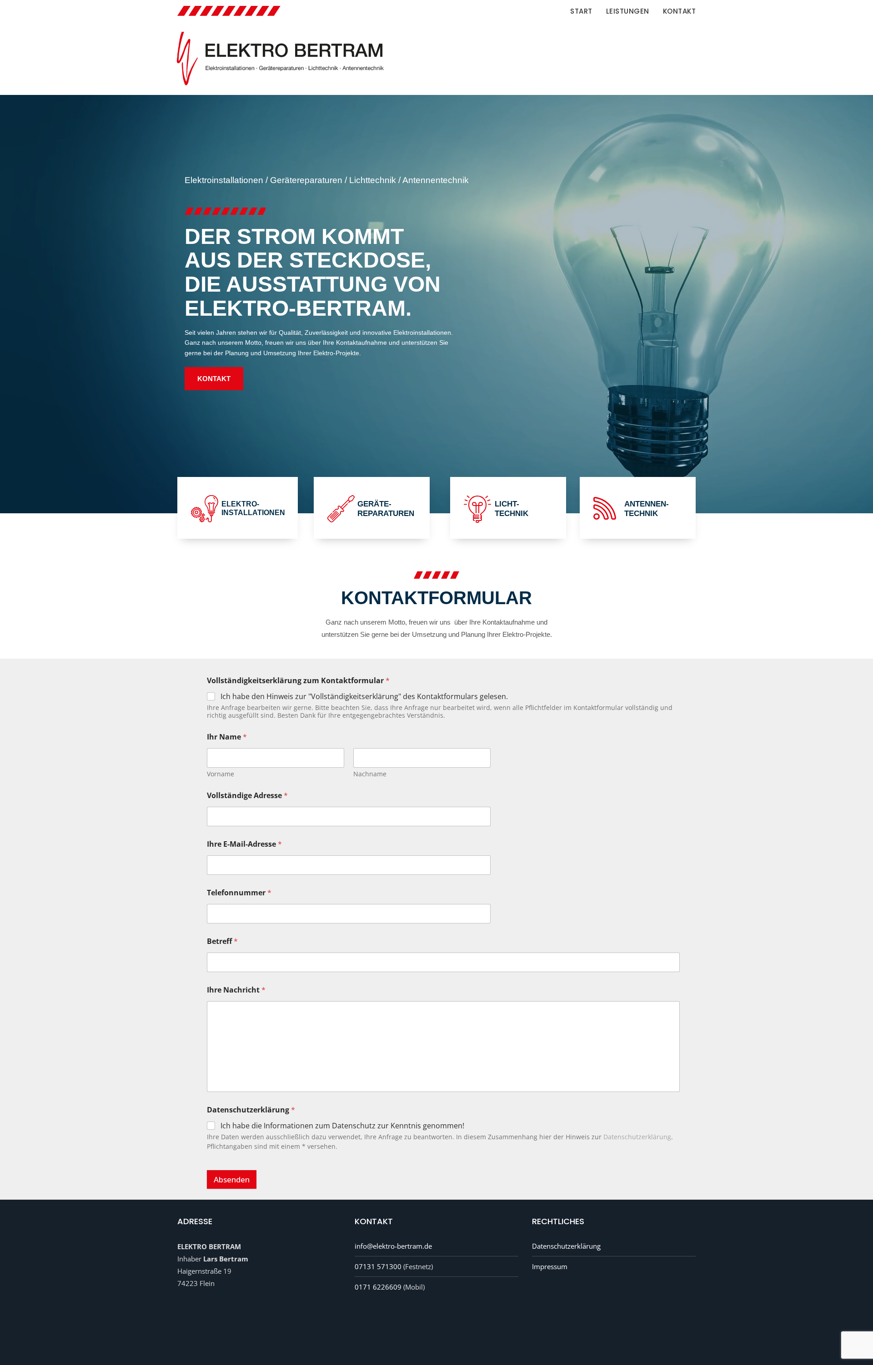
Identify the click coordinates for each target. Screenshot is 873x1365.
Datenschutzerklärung (637, 1136)
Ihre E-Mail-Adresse (244, 844)
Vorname (220, 774)
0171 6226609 (378, 1286)
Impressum (549, 1266)
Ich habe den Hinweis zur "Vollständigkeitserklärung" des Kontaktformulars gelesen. (364, 696)
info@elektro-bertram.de (393, 1246)
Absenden (232, 1179)
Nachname (369, 774)
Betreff (222, 941)
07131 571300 (378, 1266)
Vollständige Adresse (247, 795)
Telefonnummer (239, 892)
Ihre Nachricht (236, 990)
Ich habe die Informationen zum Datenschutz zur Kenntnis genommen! (342, 1126)
